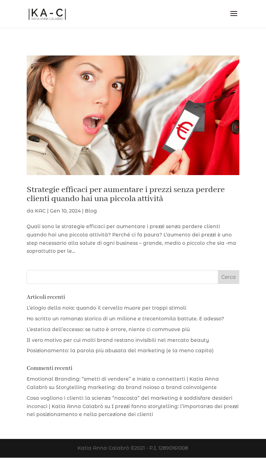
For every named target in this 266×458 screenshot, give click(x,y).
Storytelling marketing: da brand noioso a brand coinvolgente (136, 387)
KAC (40, 211)
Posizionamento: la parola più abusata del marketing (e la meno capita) (120, 350)
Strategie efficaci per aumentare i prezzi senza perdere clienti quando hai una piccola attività (126, 194)
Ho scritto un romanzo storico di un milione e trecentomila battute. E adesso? (125, 319)
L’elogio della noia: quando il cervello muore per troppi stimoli (106, 308)
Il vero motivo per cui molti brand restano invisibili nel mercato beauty (118, 340)
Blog (91, 211)
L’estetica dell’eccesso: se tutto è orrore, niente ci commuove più (108, 329)
